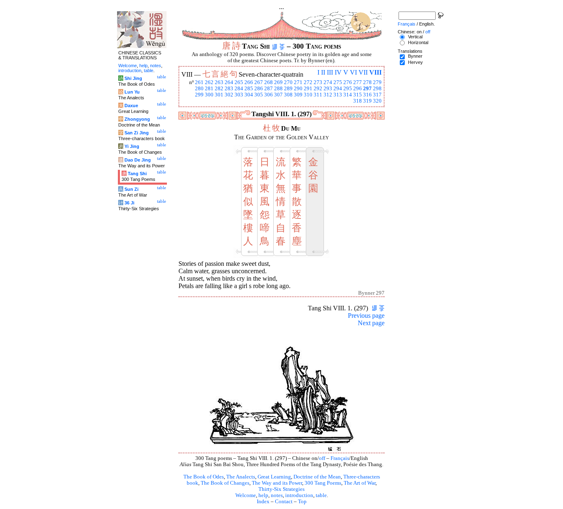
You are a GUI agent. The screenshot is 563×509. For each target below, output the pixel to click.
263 (219, 82)
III (330, 72)
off (322, 458)
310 (308, 95)
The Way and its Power (277, 483)
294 (337, 88)
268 (268, 82)
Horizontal (418, 42)
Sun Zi (131, 189)
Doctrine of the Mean (317, 477)
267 (258, 82)
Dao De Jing (137, 159)
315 (357, 95)
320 (377, 101)
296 (357, 88)
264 (229, 82)
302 (229, 95)
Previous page (366, 315)
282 (219, 88)
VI (353, 72)
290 (298, 88)
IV (338, 72)
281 (209, 88)
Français (340, 458)
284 (239, 88)
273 (318, 82)
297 (367, 88)
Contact (284, 501)
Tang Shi (137, 173)
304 (248, 95)
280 (199, 88)
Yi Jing (131, 146)
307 (278, 95)
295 (347, 88)
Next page (371, 322)
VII (363, 72)
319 (367, 101)
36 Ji (129, 202)
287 (268, 88)
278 (367, 82)
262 (209, 82)
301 (219, 95)
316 (367, 95)
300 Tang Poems (323, 483)
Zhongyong (137, 119)
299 (199, 95)
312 (328, 95)
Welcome (245, 495)
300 (209, 95)
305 (258, 95)
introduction (299, 495)
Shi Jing (133, 78)
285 (248, 88)
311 (318, 95)
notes (277, 495)
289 (288, 88)
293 (328, 88)
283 (229, 88)
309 (298, 95)
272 (308, 82)
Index (263, 501)
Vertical (415, 36)
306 (268, 95)
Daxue (131, 105)
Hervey (415, 62)
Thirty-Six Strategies (281, 489)
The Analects (240, 477)
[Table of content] (282, 46)
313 (337, 95)
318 (357, 101)
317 (377, 95)
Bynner (415, 56)
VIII (375, 72)
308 (288, 95)
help (263, 495)
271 (298, 82)
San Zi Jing (136, 132)
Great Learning (274, 477)
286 (258, 88)
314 (347, 95)
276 (347, 82)
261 (199, 82)
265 (239, 82)
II (323, 72)
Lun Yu (132, 91)
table (321, 495)
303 (239, 95)
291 (308, 88)
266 (248, 82)
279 (377, 82)
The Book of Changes (225, 483)
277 (357, 82)
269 (278, 82)
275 (337, 82)
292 (318, 88)
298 (377, 88)
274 (328, 82)
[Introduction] (274, 46)
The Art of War (359, 483)
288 (278, 88)
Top (302, 501)
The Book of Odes (203, 477)
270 (288, 82)
